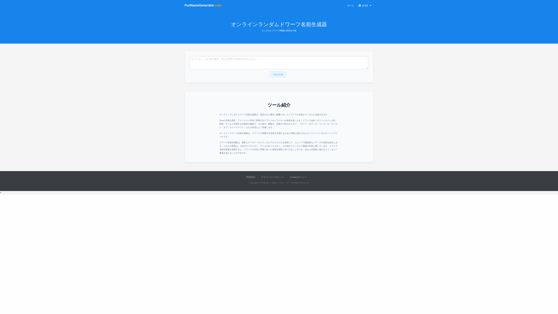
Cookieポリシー (298, 177)
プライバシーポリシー (272, 177)
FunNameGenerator (203, 5)
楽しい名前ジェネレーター (278, 183)
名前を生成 (278, 74)
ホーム (350, 5)
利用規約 (250, 177)
